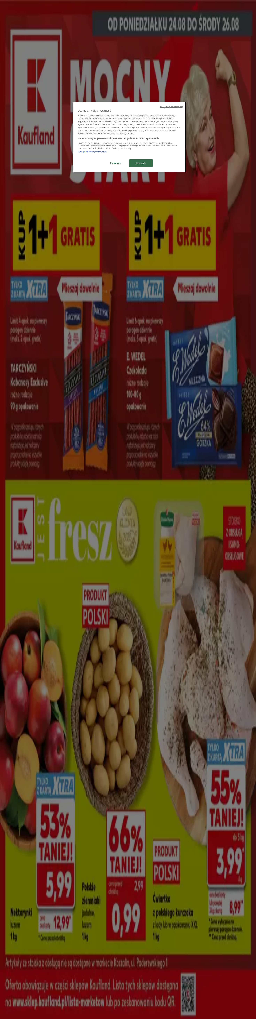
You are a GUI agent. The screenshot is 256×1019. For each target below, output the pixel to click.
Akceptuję (141, 163)
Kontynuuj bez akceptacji (171, 106)
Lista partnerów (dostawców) (92, 151)
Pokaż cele (115, 163)
